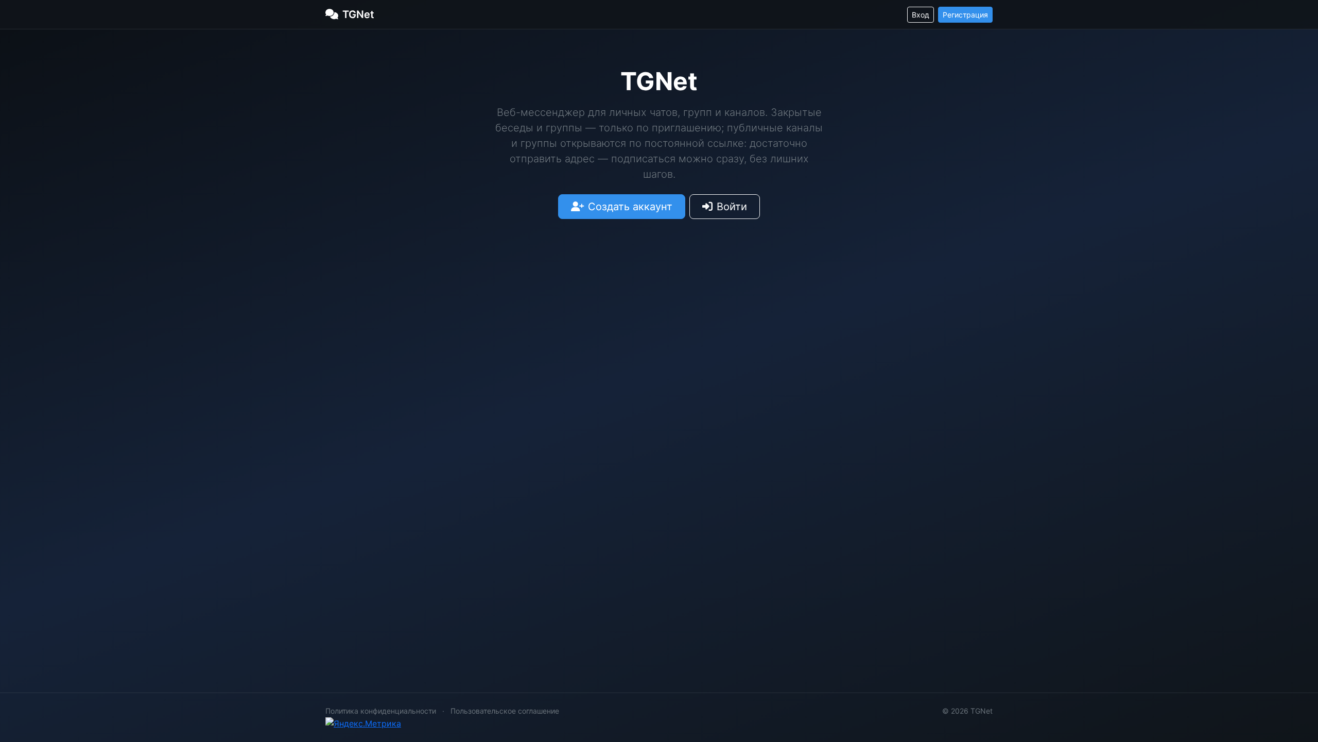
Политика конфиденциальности (380, 710)
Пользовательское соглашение (504, 710)
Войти (732, 206)
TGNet (358, 14)
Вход (920, 14)
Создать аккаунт (630, 206)
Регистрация (965, 14)
